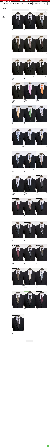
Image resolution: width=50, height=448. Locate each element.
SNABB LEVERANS (4, 1)
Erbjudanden (17, 3)
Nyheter (3, 3)
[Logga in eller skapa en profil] (44, 3)
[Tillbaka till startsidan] (28, 3)
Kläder (7, 3)
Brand (47, 1)
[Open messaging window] (48, 446)
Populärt (11, 3)
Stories (22, 3)
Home (3, 6)
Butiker (44, 1)
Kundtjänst (40, 1)
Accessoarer (5, 6)
